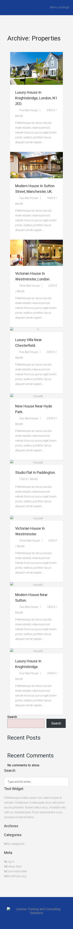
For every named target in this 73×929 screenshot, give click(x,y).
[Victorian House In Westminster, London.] (36, 253)
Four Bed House (28, 673)
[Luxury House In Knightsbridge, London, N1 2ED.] (36, 68)
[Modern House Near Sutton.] (36, 584)
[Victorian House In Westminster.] (36, 518)
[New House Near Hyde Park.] (36, 396)
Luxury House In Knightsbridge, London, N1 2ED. (36, 98)
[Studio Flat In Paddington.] (36, 462)
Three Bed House (29, 285)
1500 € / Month (28, 479)
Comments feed (16, 871)
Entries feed (13, 866)
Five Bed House (28, 110)
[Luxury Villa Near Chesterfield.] (36, 329)
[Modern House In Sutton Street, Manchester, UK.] (36, 165)
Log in (10, 861)
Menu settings (59, 7)
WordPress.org (16, 876)
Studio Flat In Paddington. (35, 472)
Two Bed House (28, 198)
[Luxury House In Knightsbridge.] (36, 651)
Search (12, 717)
